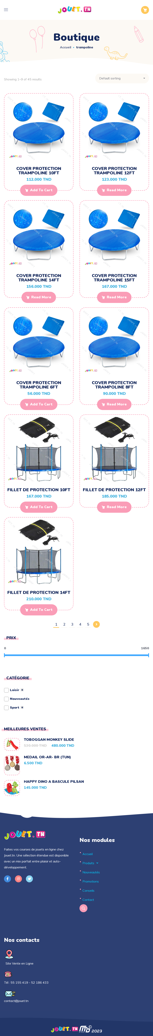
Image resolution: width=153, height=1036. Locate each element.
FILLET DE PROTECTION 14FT (38, 593)
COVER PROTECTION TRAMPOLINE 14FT (38, 278)
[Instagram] (18, 878)
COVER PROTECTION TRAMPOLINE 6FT (38, 385)
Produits (88, 863)
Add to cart (41, 190)
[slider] (4, 655)
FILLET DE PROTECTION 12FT (114, 490)
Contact (88, 900)
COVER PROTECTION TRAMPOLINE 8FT (114, 385)
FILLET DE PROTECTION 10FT (38, 490)
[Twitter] (29, 878)
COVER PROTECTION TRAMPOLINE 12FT (114, 171)
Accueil (65, 47)
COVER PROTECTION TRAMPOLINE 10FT (38, 171)
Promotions (90, 881)
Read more (117, 190)
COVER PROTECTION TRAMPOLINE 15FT (114, 278)
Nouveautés (91, 872)
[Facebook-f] (7, 878)
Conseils (88, 890)
